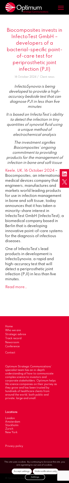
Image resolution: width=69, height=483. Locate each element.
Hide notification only (46, 471)
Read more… (16, 287)
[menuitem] (59, 7)
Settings (35, 477)
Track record (13, 338)
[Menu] (59, 7)
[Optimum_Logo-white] (28, 7)
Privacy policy (14, 446)
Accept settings (22, 471)
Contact (10, 352)
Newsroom (12, 342)
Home (9, 326)
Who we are (13, 330)
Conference (12, 346)
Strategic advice (15, 334)
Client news (47, 77)
